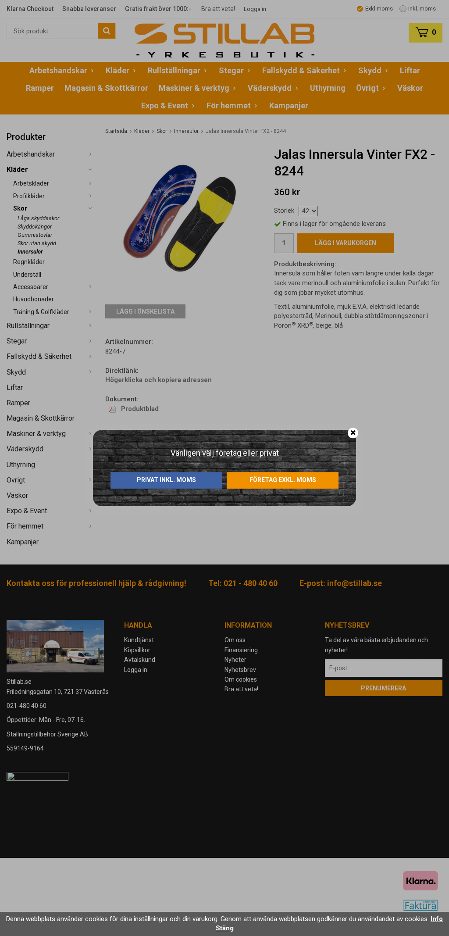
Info (437, 919)
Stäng (225, 928)
